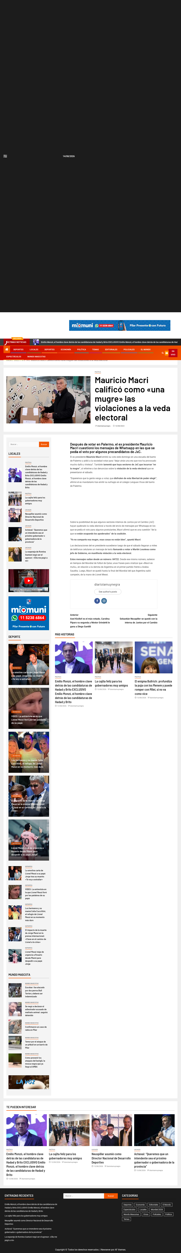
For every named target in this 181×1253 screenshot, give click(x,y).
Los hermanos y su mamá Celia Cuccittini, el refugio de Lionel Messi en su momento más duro (27, 763)
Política (81, 349)
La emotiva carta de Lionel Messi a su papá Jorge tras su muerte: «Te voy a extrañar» (28, 676)
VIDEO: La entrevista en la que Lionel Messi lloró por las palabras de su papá (28, 719)
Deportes (18, 349)
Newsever (105, 1249)
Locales (34, 349)
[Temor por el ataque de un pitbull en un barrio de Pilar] (15, 1043)
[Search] (162, 353)
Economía (66, 349)
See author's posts (108, 591)
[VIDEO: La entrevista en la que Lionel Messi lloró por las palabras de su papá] (15, 892)
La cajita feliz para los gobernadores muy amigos (35, 500)
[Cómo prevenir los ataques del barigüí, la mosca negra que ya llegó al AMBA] (15, 1060)
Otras (145, 1214)
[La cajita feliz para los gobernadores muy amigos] (114, 657)
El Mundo (146, 349)
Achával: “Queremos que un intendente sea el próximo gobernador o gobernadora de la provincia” (36, 535)
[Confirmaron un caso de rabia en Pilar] (15, 1027)
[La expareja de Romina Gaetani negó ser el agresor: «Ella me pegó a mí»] (15, 554)
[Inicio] (6, 350)
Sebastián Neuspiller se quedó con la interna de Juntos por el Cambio (138, 619)
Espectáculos (13, 356)
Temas (95, 349)
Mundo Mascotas (36, 356)
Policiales (129, 349)
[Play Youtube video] (28, 580)
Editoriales (111, 349)
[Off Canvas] (5, 156)
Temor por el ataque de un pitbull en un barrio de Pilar (36, 1044)
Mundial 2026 (157, 1209)
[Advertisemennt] (119, 325)
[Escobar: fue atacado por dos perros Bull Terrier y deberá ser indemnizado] (15, 990)
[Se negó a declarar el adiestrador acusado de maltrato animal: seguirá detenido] (15, 1009)
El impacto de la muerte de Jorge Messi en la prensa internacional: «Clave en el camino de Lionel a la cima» (36, 936)
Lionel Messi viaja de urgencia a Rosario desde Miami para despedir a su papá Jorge (27, 851)
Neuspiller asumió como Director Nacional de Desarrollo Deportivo (36, 516)
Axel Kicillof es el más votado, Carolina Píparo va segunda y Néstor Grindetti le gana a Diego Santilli (90, 621)
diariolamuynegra (104, 426)
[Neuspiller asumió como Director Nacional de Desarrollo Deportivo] (15, 515)
